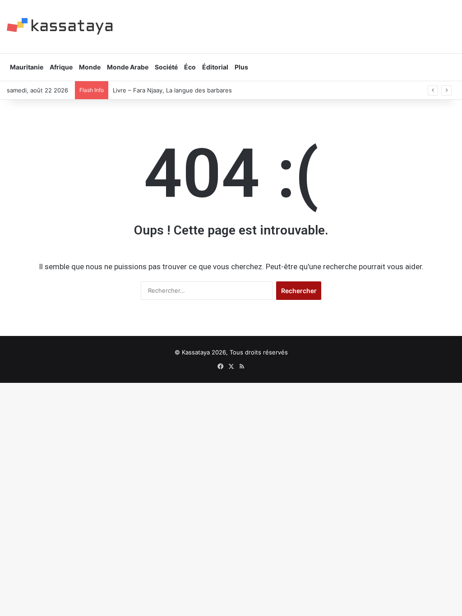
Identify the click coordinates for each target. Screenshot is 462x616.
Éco (190, 67)
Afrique (61, 67)
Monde (90, 67)
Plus (241, 67)
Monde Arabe (127, 67)
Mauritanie (26, 67)
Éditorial (215, 67)
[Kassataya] (60, 26)
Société (166, 67)
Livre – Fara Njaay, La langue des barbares (172, 90)
